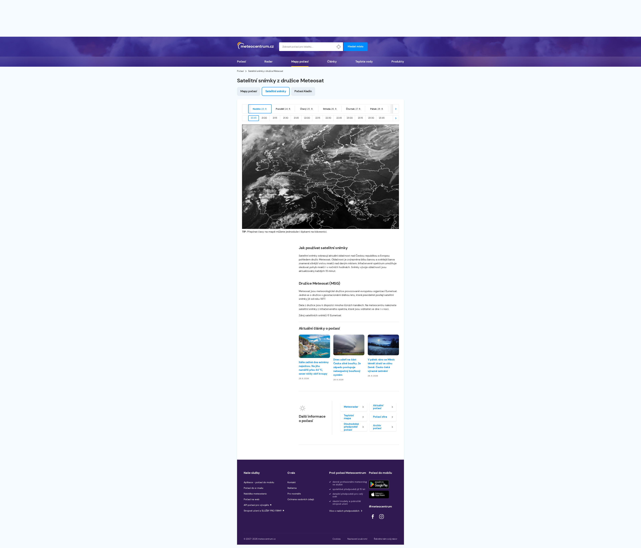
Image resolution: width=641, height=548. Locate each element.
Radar (268, 61)
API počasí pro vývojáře (256, 504)
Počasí (241, 61)
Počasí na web (251, 499)
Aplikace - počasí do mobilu (259, 482)
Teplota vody (364, 61)
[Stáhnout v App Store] (379, 494)
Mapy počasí (299, 61)
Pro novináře (294, 493)
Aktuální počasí (378, 407)
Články (332, 61)
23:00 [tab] (350, 118)
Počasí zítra (380, 416)
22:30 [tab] (328, 118)
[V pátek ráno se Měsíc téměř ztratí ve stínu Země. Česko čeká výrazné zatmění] (383, 345)
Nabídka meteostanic (255, 493)
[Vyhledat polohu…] (338, 46)
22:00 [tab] (307, 118)
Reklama (292, 487)
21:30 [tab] (285, 118)
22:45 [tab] (339, 118)
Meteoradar (351, 406)
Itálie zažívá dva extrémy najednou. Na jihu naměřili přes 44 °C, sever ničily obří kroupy (314, 368)
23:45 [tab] (382, 118)
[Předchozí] (245, 108)
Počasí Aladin (303, 91)
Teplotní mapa (349, 417)
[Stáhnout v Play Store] (379, 484)
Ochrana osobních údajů (300, 499)
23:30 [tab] (371, 118)
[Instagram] (381, 519)
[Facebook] (373, 519)
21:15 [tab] (275, 118)
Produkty (397, 61)
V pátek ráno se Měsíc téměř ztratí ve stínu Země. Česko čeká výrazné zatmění (381, 365)
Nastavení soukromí (357, 538)
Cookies (337, 538)
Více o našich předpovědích (344, 510)
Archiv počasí (377, 427)
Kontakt (291, 482)
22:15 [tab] (317, 118)
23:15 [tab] (360, 118)
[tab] (260, 109)
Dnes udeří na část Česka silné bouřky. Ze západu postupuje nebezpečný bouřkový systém (347, 367)
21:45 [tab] (296, 118)
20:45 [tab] (254, 118)
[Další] (396, 108)
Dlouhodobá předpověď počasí (351, 427)
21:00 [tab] (264, 118)
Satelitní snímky (275, 91)
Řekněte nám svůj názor (385, 538)
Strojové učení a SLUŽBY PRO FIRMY (263, 510)
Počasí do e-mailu (253, 487)
